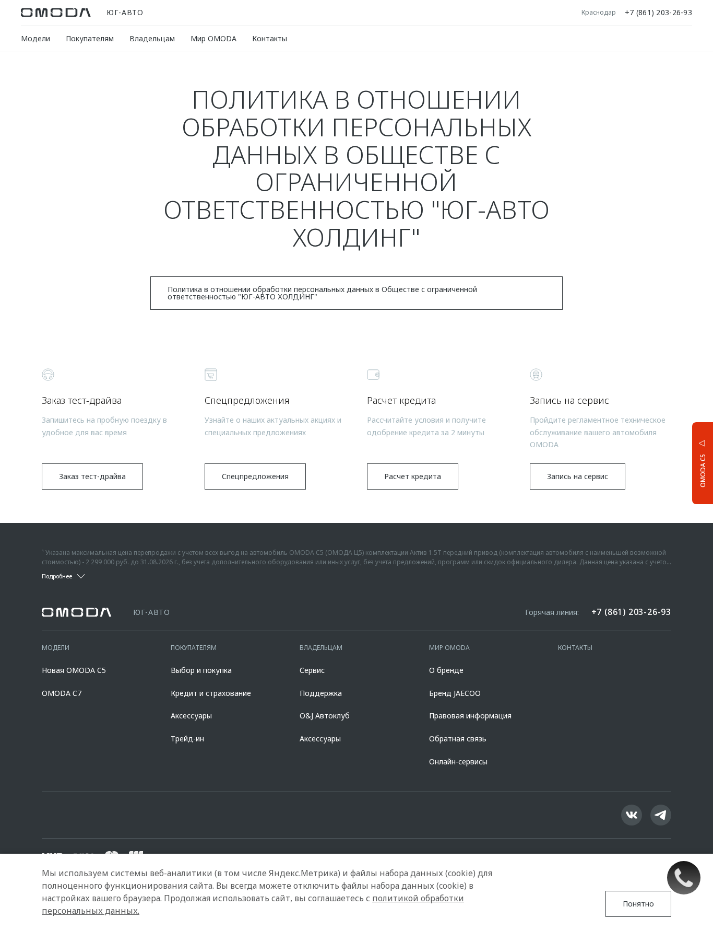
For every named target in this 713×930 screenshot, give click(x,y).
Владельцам (152, 38)
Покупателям (90, 38)
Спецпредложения (255, 476)
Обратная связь (457, 738)
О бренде (446, 670)
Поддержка (321, 693)
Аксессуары (191, 715)
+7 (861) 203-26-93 (658, 12)
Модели (35, 38)
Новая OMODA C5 (74, 670)
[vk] (631, 815)
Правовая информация (470, 715)
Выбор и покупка (201, 670)
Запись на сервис (577, 476)
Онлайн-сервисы (458, 761)
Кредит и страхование (211, 693)
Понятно (638, 904)
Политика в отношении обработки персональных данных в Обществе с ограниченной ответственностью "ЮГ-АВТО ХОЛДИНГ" (322, 292)
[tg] (660, 815)
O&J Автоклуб (325, 715)
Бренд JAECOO (455, 693)
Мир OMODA (213, 38)
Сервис (312, 670)
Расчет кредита (412, 476)
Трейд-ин (187, 738)
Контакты (269, 38)
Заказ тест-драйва (92, 476)
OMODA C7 (61, 693)
